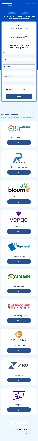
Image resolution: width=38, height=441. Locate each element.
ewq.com (19, 405)
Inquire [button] (19, 142)
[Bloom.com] (19, 187)
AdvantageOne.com (19, 137)
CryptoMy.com (19, 345)
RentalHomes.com (19, 167)
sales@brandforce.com (19, 423)
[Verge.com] (19, 217)
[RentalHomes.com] (19, 157)
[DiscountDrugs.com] (19, 306)
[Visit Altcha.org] (24, 89)
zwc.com (19, 375)
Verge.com (19, 226)
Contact (7, 434)
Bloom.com (19, 197)
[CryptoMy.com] (19, 336)
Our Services (30, 434)
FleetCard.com (19, 256)
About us (18, 434)
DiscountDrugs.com (19, 316)
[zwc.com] (19, 365)
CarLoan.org (19, 286)
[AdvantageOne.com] (19, 128)
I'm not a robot (10, 89)
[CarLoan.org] (19, 276)
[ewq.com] (19, 395)
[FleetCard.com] (19, 246)
